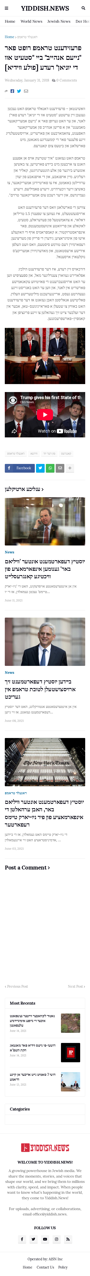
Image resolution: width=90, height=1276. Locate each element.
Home (10, 21)
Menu (6, 8)
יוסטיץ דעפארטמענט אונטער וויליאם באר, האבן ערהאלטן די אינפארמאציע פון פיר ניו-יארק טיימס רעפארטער (44, 813)
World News (31, 21)
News (9, 552)
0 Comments (66, 80)
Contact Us (45, 1267)
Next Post (75, 986)
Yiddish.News (45, 8)
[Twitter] (19, 91)
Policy (62, 1267)
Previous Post (17, 986)
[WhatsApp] (50, 468)
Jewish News (59, 21)
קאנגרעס (66, 453)
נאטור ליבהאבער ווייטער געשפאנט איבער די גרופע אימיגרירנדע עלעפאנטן (32, 1021)
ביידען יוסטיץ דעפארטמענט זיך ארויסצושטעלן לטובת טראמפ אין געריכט (40, 689)
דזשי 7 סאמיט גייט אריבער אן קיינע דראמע (32, 1077)
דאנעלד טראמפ (27, 37)
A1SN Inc (56, 1259)
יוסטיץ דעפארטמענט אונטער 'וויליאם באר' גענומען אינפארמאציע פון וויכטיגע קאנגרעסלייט (45, 569)
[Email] (26, 91)
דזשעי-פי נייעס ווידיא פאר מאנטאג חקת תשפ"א (32, 1047)
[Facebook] (12, 91)
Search (83, 8)
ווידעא (33, 453)
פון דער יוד (49, 453)
